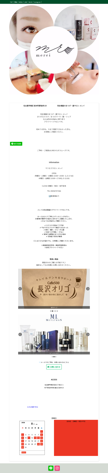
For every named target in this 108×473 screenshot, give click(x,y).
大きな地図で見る (32, 407)
